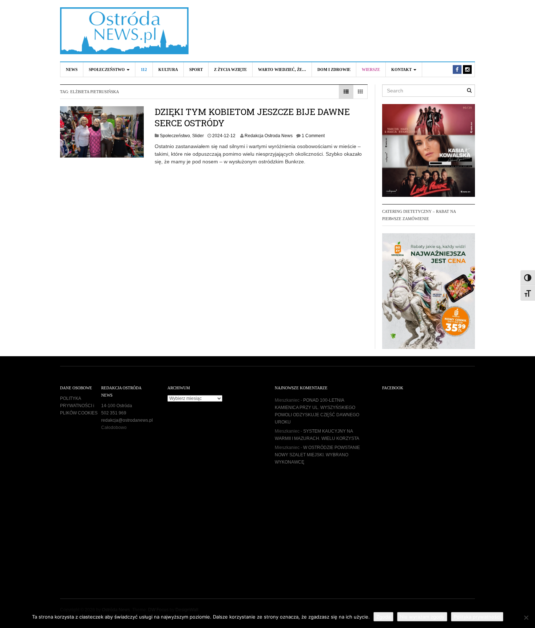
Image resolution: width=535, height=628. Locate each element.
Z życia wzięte (230, 69)
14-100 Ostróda (116, 405)
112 (144, 69)
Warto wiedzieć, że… (282, 69)
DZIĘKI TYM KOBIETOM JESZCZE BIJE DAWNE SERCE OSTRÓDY (252, 117)
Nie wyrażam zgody (422, 617)
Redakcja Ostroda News (269, 135)
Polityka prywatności (477, 617)
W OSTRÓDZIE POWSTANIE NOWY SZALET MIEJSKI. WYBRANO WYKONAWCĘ (317, 455)
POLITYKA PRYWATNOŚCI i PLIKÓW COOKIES (79, 406)
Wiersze (371, 69)
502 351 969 (113, 413)
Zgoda (383, 617)
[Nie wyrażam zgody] (526, 617)
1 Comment (313, 135)
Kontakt (402, 69)
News (72, 69)
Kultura (168, 69)
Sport (196, 69)
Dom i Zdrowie (333, 69)
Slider (198, 135)
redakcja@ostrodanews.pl (127, 420)
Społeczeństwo (107, 69)
